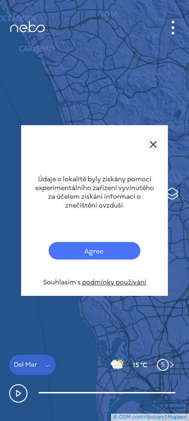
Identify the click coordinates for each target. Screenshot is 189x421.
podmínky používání (114, 282)
